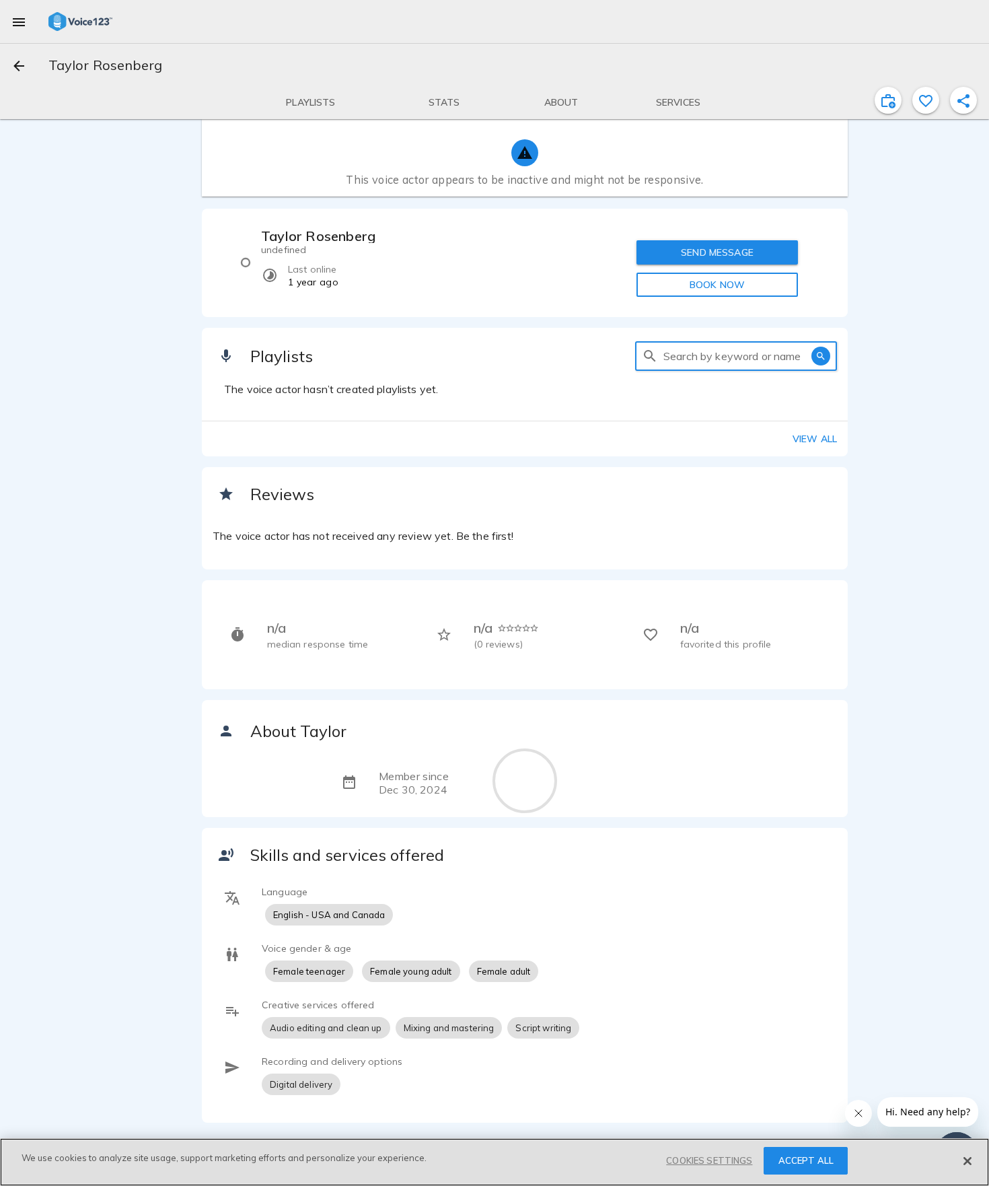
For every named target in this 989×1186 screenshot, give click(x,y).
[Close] (967, 1161)
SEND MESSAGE (717, 252)
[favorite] (925, 100)
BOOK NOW (717, 285)
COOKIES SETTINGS (709, 1160)
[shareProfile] (963, 100)
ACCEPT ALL (806, 1160)
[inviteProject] (888, 100)
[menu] (18, 21)
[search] (649, 356)
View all (815, 439)
